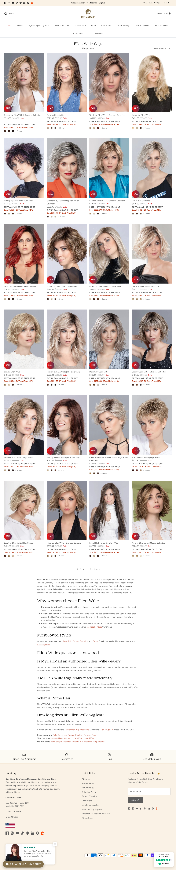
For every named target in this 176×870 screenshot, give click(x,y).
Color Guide (77, 741)
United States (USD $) (151, 3)
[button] (55, 844)
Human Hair (56, 738)
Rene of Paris (90, 735)
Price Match (106, 25)
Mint (86, 641)
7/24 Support (78, 33)
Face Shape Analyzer (61, 741)
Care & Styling (123, 25)
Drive (95, 641)
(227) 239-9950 (96, 33)
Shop (93, 25)
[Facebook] (5, 3)
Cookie (75, 641)
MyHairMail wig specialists (77, 729)
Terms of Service (89, 796)
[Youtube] (13, 3)
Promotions (87, 800)
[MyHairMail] (88, 14)
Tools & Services (161, 25)
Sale (9, 25)
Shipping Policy (89, 792)
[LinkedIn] (24, 3)
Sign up (135, 800)
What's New (80, 25)
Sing (65, 641)
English (166, 3)
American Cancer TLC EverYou (96, 813)
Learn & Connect (141, 25)
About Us (86, 779)
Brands (20, 25)
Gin (81, 641)
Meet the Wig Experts (94, 741)
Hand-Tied (89, 738)
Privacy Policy (88, 783)
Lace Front (78, 738)
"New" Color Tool (62, 25)
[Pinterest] (21, 3)
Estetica (78, 735)
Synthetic (67, 738)
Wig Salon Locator (90, 805)
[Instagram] (9, 3)
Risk (70, 641)
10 (89, 569)
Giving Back (87, 818)
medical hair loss (94, 626)
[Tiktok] (17, 3)
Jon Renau (69, 735)
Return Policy (88, 787)
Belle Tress (58, 735)
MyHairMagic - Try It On (38, 25)
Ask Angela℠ (43, 644)
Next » (97, 569)
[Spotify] (28, 3)
